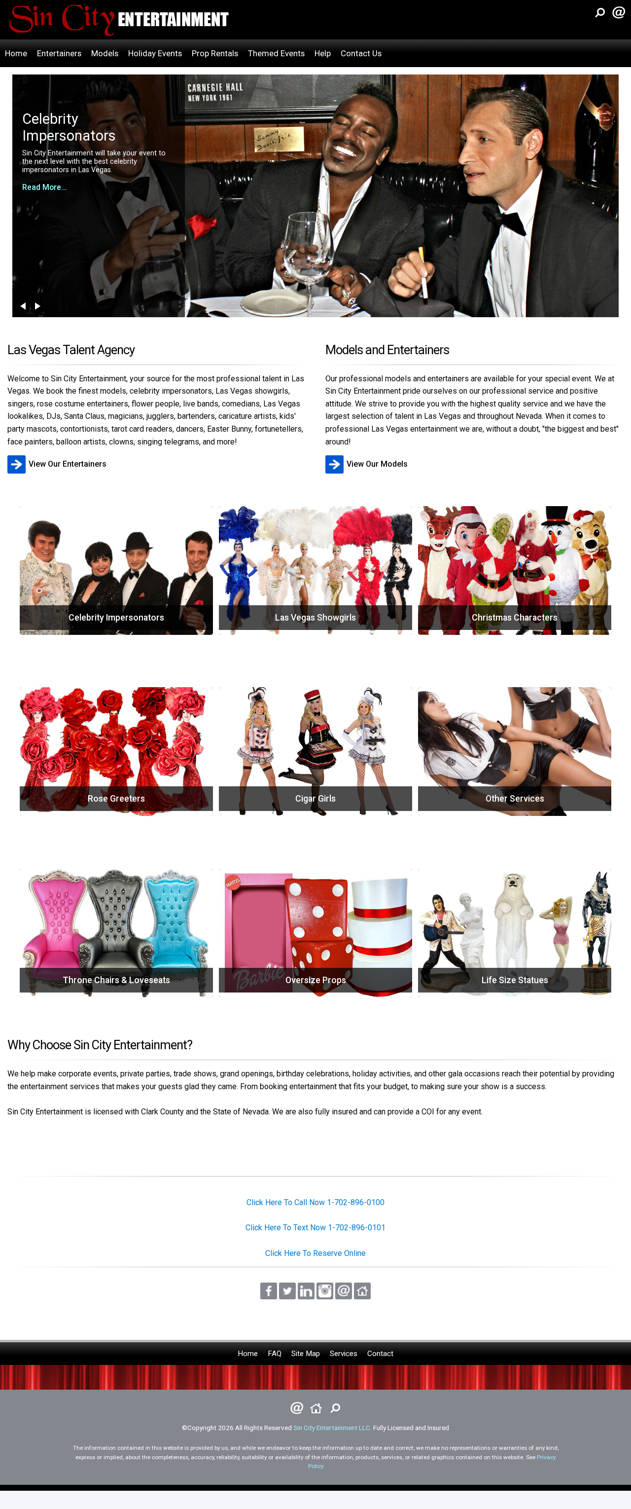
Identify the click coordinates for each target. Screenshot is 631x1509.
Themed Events (276, 53)
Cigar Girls (315, 802)
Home (16, 53)
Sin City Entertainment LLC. (332, 1428)
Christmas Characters (515, 621)
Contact (380, 1353)
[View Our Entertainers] (58, 454)
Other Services (514, 802)
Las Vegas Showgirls (315, 621)
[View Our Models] (367, 454)
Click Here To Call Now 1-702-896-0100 (315, 1202)
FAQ (274, 1353)
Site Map (305, 1353)
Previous (23, 306)
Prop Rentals (215, 53)
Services (343, 1353)
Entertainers (59, 53)
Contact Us (361, 53)
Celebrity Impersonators (116, 621)
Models (104, 53)
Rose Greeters (116, 802)
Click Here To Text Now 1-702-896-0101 (315, 1227)
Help (323, 53)
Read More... (44, 179)
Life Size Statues (515, 984)
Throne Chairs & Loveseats (116, 984)
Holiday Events (155, 53)
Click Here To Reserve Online (315, 1253)
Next (37, 306)
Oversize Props (316, 984)
